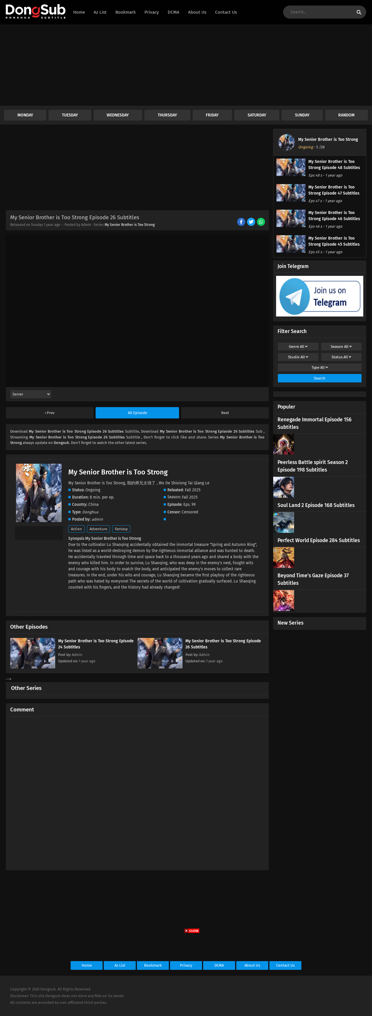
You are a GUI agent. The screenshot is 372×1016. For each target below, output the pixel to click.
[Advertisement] (174, 65)
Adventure (98, 529)
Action (76, 529)
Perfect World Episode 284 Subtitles (319, 540)
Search (320, 378)
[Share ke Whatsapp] (261, 222)
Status (340, 357)
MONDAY (25, 115)
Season (339, 346)
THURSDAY (167, 115)
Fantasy (121, 529)
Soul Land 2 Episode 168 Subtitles (316, 505)
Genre (296, 346)
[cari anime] (359, 12)
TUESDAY (70, 115)
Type (318, 367)
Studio (296, 357)
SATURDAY (257, 115)
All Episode (137, 413)
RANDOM (346, 115)
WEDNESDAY (118, 115)
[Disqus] (137, 790)
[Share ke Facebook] (241, 222)
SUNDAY (302, 115)
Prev (50, 413)
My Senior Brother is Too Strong (130, 225)
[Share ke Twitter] (251, 222)
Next (225, 413)
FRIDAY (212, 115)
